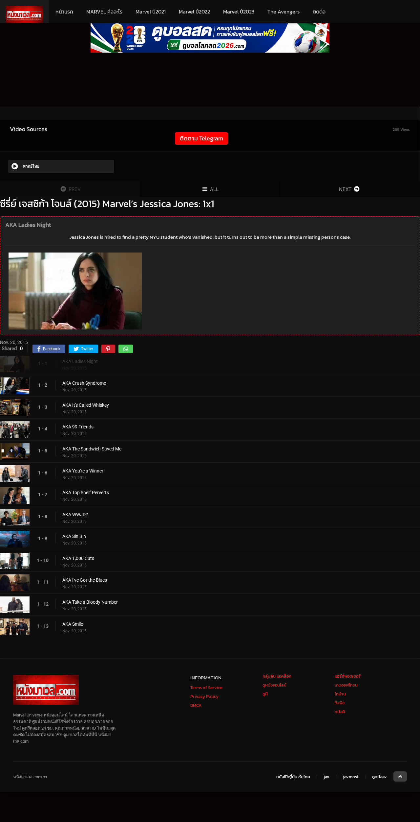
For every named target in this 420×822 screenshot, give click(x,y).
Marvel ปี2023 (238, 11)
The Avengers (283, 11)
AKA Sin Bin (74, 536)
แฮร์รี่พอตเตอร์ (348, 676)
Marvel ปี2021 (151, 11)
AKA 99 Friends (78, 426)
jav (326, 777)
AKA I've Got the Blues (84, 580)
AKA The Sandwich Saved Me (91, 448)
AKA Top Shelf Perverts (85, 492)
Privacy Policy (204, 696)
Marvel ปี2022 (194, 11)
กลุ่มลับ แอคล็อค (276, 676)
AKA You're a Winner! (83, 470)
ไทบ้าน (340, 694)
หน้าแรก (64, 11)
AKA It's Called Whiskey (85, 405)
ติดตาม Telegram (201, 138)
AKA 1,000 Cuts (78, 558)
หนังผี (340, 712)
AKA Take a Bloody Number (90, 602)
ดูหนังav (379, 777)
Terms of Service (206, 688)
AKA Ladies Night (80, 361)
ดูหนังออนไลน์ (274, 685)
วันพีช (340, 703)
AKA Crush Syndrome (84, 383)
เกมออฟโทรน (346, 685)
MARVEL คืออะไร (104, 11)
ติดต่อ (319, 11)
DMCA (195, 705)
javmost (351, 777)
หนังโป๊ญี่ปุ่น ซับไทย (293, 777)
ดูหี (265, 694)
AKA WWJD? (75, 514)
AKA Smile (72, 624)
